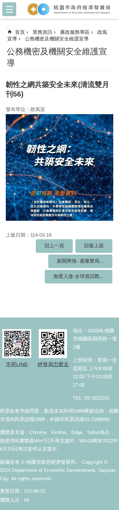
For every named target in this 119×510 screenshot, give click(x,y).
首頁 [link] (20, 32)
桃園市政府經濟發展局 (68, 9)
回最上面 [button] (94, 245)
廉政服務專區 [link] (75, 32)
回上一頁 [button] (54, 245)
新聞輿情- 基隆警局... (80, 261)
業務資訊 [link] (42, 32)
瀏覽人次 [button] (10, 500)
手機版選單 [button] (9, 9)
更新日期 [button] (10, 491)
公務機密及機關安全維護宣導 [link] (57, 39)
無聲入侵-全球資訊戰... (78, 276)
